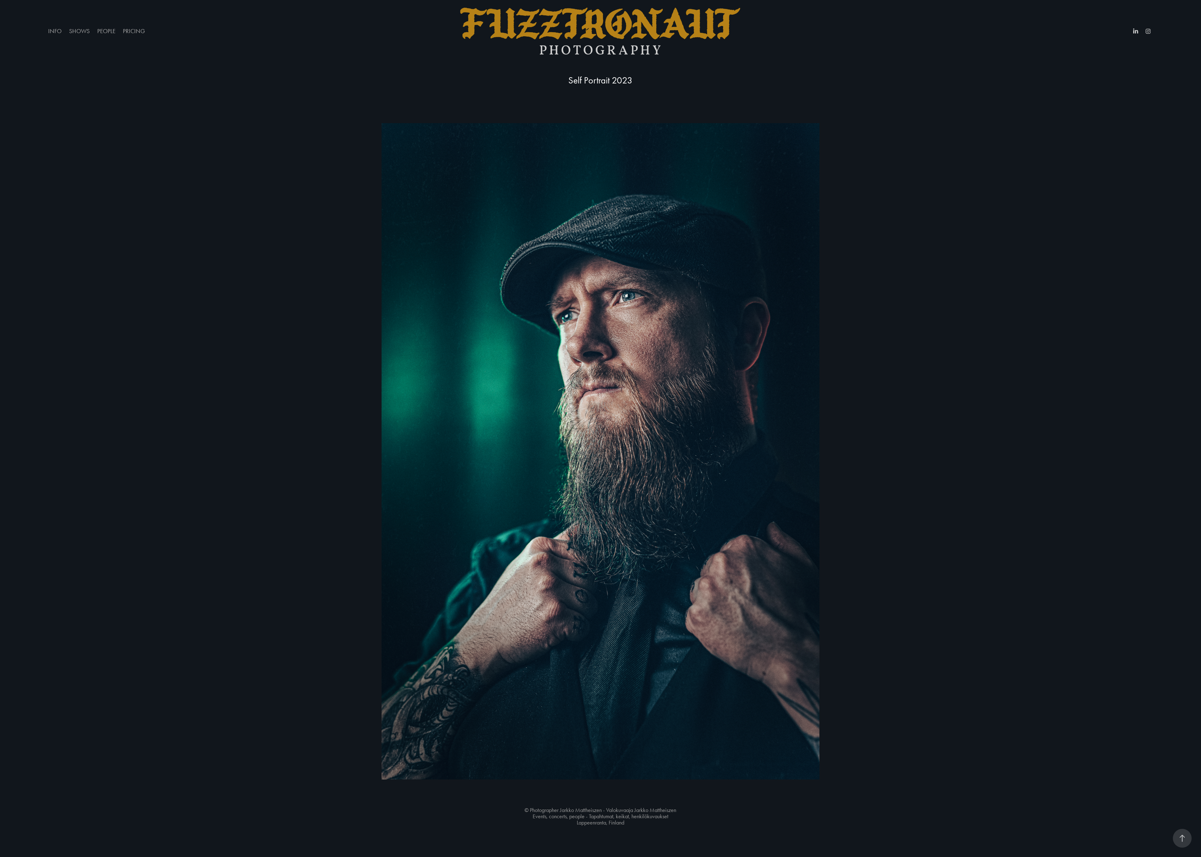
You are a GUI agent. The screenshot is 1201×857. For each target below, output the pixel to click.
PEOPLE (106, 31)
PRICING (134, 31)
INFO (55, 31)
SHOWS (79, 31)
